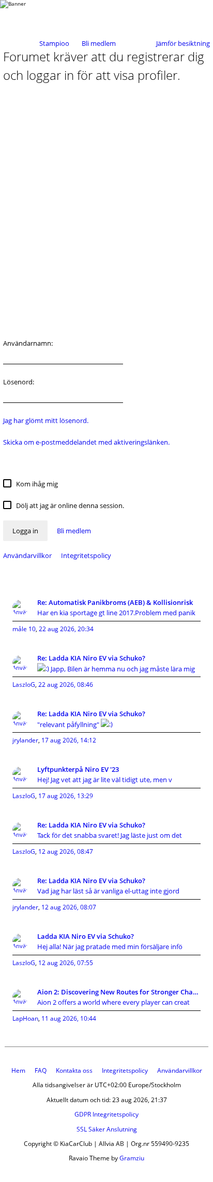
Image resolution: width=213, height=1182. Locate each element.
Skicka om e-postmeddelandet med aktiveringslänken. (86, 442)
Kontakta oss (74, 1070)
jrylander (25, 740)
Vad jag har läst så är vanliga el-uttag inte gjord (108, 891)
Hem (18, 1070)
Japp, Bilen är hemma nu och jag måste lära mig (122, 668)
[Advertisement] (106, 214)
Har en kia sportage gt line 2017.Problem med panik (116, 612)
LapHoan (25, 1018)
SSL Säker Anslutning (107, 1129)
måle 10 (24, 628)
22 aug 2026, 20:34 (66, 628)
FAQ (41, 1070)
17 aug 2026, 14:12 (68, 740)
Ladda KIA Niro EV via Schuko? (85, 936)
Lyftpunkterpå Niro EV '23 (78, 769)
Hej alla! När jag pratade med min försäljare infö (109, 946)
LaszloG (23, 684)
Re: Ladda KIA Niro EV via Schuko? (91, 658)
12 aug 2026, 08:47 (65, 851)
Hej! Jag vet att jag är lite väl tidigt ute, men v (104, 779)
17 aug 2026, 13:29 (65, 795)
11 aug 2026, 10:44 (68, 1018)
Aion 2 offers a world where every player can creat (113, 1002)
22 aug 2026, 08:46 (65, 684)
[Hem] (41, 14)
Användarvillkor (27, 555)
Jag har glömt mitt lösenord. (45, 420)
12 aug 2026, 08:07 (68, 907)
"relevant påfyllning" (69, 724)
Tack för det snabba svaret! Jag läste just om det (109, 835)
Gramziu (131, 1158)
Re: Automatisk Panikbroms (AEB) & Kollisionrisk (115, 602)
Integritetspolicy (86, 555)
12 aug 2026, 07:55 (65, 962)
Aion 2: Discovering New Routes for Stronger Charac (119, 992)
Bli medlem (99, 43)
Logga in (25, 530)
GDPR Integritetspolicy (106, 1114)
